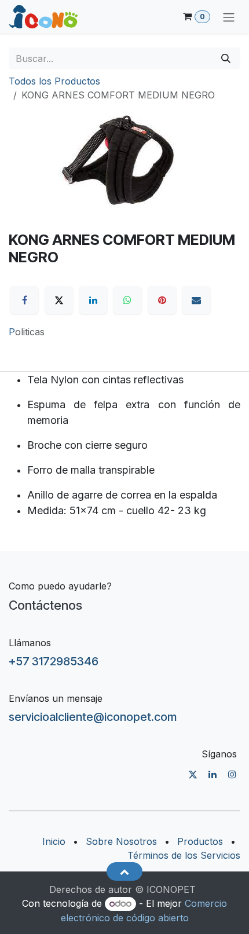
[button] (124, 871)
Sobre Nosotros (121, 841)
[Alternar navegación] (228, 17)
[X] (59, 300)
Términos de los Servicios (183, 855)
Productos (200, 841)
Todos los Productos (54, 81)
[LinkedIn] (93, 300)
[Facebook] (24, 300)
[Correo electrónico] (196, 300)
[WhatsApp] (127, 300)
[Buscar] (225, 58)
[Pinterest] (162, 300)
